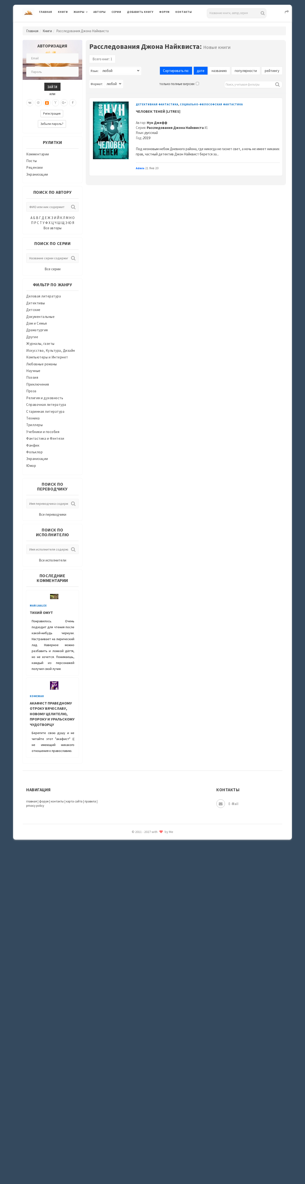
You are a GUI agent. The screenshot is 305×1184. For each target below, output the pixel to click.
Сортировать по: (176, 70)
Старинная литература (45, 411)
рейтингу (272, 70)
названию (219, 70)
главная (31, 801)
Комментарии (37, 154)
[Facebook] (72, 102)
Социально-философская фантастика (211, 104)
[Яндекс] (55, 102)
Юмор (31, 465)
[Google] (64, 102)
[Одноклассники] (47, 102)
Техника (33, 418)
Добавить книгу (140, 12)
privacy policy (35, 806)
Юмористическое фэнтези (149, 866)
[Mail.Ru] (38, 102)
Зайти (52, 86)
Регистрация (52, 114)
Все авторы (52, 228)
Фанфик (32, 445)
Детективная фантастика (157, 104)
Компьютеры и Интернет (47, 357)
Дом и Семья (36, 323)
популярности (246, 70)
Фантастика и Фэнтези (45, 438)
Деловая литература (144, 24)
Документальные (40, 316)
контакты (57, 801)
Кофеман (37, 696)
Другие (32, 337)
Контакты (183, 12)
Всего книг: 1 (102, 59)
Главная (45, 12)
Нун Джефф (157, 122)
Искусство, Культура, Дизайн (50, 350)
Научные (33, 370)
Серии (116, 12)
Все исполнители (52, 560)
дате (200, 70)
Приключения (37, 384)
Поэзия (32, 377)
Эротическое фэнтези (145, 845)
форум (44, 801)
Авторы (99, 12)
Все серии (53, 269)
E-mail (233, 803)
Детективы (35, 303)
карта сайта (74, 801)
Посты (31, 160)
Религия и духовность (44, 398)
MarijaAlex (38, 605)
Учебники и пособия (42, 431)
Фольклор (34, 452)
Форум (164, 12)
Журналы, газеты (40, 343)
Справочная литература (46, 404)
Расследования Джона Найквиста (175, 127)
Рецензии (34, 167)
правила (90, 801)
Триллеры (34, 425)
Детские (33, 309)
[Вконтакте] (29, 102)
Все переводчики (52, 514)
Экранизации (37, 174)
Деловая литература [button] (90, 24)
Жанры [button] (79, 12)
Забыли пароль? (52, 124)
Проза (31, 391)
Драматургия (37, 330)
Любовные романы (41, 364)
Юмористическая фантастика (152, 855)
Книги (63, 12)
